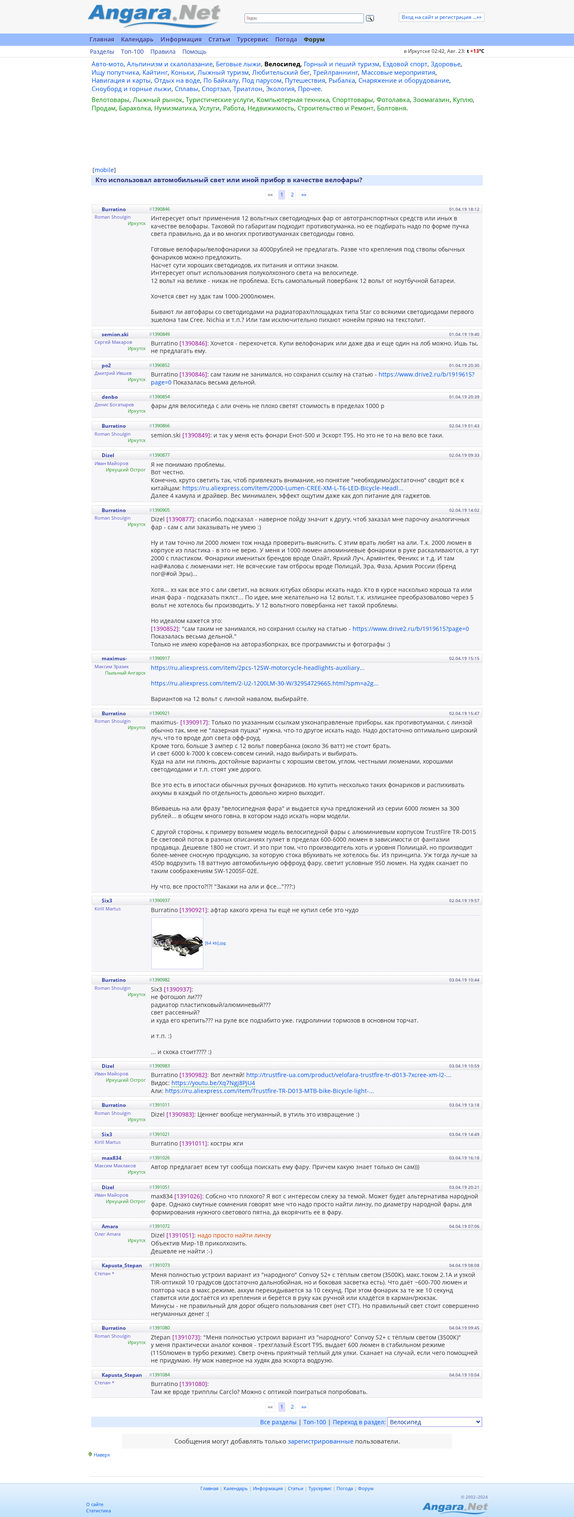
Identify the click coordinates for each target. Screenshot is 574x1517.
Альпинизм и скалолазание (170, 64)
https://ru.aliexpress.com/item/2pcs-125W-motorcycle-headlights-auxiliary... (258, 668)
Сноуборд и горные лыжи (131, 88)
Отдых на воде (177, 80)
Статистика (98, 1510)
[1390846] (193, 343)
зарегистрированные (320, 1441)
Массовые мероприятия (398, 72)
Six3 (107, 900)
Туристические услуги (219, 99)
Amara (110, 1226)
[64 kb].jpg (215, 943)
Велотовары (110, 99)
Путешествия (305, 80)
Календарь (137, 39)
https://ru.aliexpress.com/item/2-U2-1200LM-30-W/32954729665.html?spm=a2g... (265, 683)
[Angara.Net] (154, 17)
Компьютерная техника (293, 99)
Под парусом (262, 80)
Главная (102, 39)
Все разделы (278, 1422)
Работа (233, 108)
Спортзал (216, 88)
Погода (286, 39)
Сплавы (186, 88)
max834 (111, 1157)
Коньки (182, 72)
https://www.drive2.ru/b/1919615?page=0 (411, 629)
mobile (104, 170)
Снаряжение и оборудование (403, 80)
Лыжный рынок (157, 99)
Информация (181, 39)
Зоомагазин (431, 99)
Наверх (102, 1455)
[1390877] (180, 519)
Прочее (309, 88)
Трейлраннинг (335, 72)
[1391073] (186, 1337)
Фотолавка (393, 99)
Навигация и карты (121, 80)
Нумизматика (175, 108)
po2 (106, 365)
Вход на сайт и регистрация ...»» (442, 17)
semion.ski (115, 334)
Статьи (219, 39)
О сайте (94, 1504)
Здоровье (446, 64)
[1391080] (193, 1384)
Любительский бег (281, 72)
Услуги (209, 108)
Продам (104, 108)
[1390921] (193, 910)
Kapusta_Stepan (122, 1265)
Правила (163, 51)
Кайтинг (155, 72)
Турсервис (253, 39)
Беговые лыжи (238, 64)
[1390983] (180, 1114)
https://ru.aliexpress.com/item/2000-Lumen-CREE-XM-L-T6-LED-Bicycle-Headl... (292, 488)
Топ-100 (132, 51)
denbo (110, 396)
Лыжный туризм (223, 72)
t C (475, 51)
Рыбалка (342, 80)
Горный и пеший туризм (341, 64)
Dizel (108, 455)
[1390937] (178, 989)
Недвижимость (271, 108)
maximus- (114, 658)
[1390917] (194, 722)
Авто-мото (108, 64)
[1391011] (193, 1143)
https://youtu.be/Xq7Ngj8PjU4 (213, 1083)
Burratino (114, 209)
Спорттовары (352, 99)
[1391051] (180, 1235)
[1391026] (188, 1196)
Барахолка (135, 108)
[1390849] (196, 435)
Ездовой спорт (405, 64)
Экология (280, 88)
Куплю (463, 99)
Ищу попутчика (115, 72)
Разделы (102, 51)
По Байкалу (221, 80)
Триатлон (248, 88)
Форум (314, 39)
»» (303, 194)
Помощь (194, 51)
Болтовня (391, 108)
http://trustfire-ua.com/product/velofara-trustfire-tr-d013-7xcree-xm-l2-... (348, 1075)
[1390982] (193, 1075)
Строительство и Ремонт (336, 108)
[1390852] (165, 629)
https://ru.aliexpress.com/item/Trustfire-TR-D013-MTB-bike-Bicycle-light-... (269, 1091)
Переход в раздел (358, 1422)
